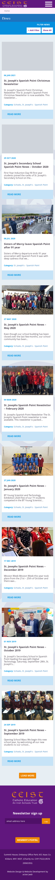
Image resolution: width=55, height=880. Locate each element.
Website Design (14, 871)
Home (7, 10)
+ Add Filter (33, 30)
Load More (27, 775)
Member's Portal (27, 840)
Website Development (34, 871)
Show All (47, 30)
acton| (27, 874)
